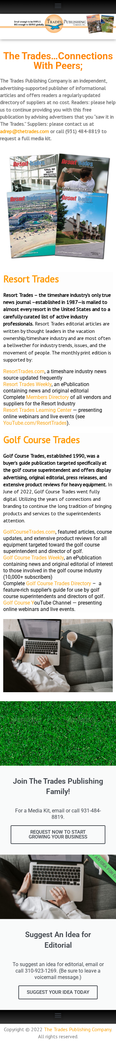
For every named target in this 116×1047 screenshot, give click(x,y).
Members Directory (47, 397)
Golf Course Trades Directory (58, 583)
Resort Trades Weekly (27, 384)
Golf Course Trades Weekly (33, 558)
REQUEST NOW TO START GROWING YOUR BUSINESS (58, 834)
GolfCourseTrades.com (29, 532)
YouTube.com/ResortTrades (35, 423)
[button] (58, 5)
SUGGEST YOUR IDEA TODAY (58, 992)
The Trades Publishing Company (77, 1029)
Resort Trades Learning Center (37, 410)
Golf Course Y (18, 603)
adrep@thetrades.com (24, 131)
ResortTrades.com (23, 371)
